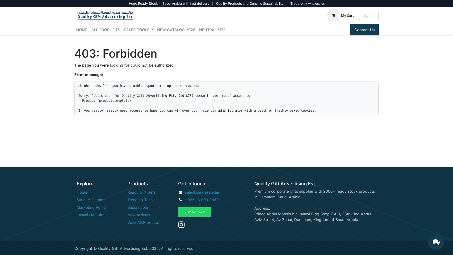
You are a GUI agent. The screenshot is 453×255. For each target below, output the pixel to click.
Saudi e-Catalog (91, 199)
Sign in (369, 15)
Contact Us (364, 29)
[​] (181, 226)
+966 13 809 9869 (202, 199)
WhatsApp (196, 212)
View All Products (143, 222)
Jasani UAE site (91, 214)
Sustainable (137, 207)
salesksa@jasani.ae (202, 192)
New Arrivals (138, 214)
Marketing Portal (92, 207)
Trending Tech (140, 199)
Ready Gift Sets (141, 192)
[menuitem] (81, 29)
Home (82, 192)
